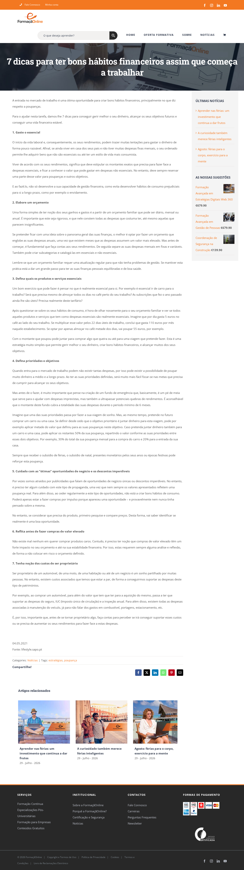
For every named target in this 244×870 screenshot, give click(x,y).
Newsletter (135, 823)
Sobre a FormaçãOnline (88, 805)
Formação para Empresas (34, 822)
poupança (70, 660)
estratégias (56, 660)
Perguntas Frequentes (142, 817)
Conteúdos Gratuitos (30, 828)
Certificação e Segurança (88, 817)
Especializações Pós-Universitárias (30, 813)
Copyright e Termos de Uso (61, 857)
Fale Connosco (137, 805)
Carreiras (134, 811)
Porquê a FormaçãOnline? (90, 811)
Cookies (114, 857)
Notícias (32, 660)
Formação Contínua (30, 804)
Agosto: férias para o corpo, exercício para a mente (213, 155)
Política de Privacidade (93, 857)
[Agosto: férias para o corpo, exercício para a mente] (159, 702)
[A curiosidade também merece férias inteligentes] (102, 702)
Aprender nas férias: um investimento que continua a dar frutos (43, 753)
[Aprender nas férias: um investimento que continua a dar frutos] (44, 702)
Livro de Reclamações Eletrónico (50, 863)
